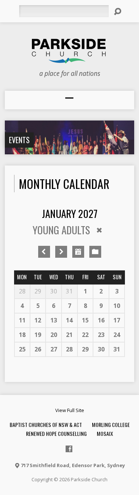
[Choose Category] (95, 252)
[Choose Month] (78, 252)
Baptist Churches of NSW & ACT (46, 424)
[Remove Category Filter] (99, 230)
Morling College (111, 424)
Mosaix (105, 433)
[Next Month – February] (61, 252)
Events (19, 139)
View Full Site (69, 410)
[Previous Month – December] (44, 252)
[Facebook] (69, 449)
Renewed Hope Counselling (56, 433)
